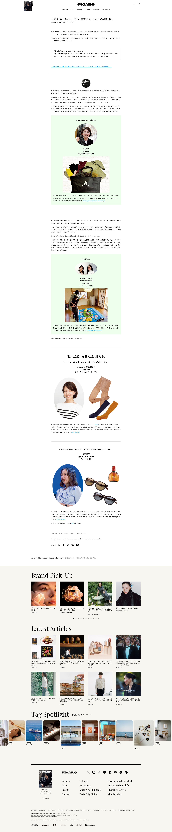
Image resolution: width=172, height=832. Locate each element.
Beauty (79, 9)
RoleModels (61, 539)
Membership (115, 794)
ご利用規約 (61, 810)
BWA (53, 539)
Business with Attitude (120, 781)
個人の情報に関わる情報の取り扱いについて (78, 810)
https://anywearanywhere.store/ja (94, 201)
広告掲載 (33, 810)
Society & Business (73, 539)
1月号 (73, 523)
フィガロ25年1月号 (95, 539)
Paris (72, 9)
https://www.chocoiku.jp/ (93, 330)
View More (45, 798)
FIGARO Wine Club (118, 785)
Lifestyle (96, 9)
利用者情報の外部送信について (126, 810)
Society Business (90, 789)
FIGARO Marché (117, 789)
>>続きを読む (75, 432)
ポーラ (97, 424)
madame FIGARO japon (39, 558)
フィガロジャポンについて (108, 810)
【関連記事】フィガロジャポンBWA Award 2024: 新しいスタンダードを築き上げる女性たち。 (81, 67)
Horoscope (106, 9)
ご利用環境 (96, 810)
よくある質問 (51, 810)
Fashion (65, 9)
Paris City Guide (88, 794)
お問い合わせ (42, 810)
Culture (87, 9)
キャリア (85, 539)
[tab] (73, 618)
